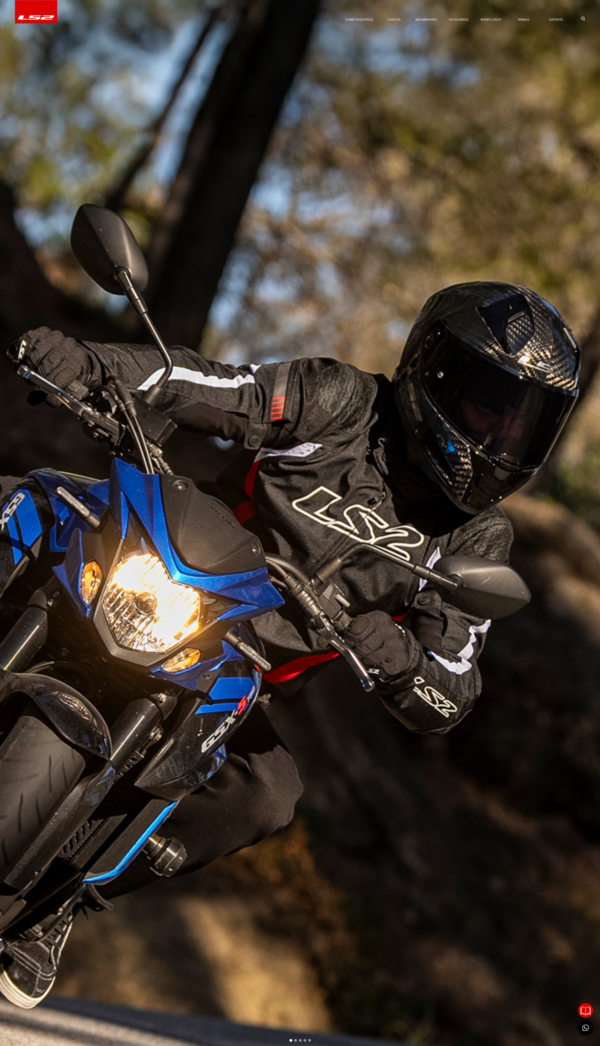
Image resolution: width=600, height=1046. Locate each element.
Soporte (556, 19)
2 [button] (295, 1040)
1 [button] (290, 1040)
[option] (300, 523)
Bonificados (491, 19)
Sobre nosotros (359, 19)
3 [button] (300, 1040)
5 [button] (309, 1040)
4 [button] (305, 1040)
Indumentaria (426, 19)
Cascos (394, 19)
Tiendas (523, 19)
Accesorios (459, 19)
